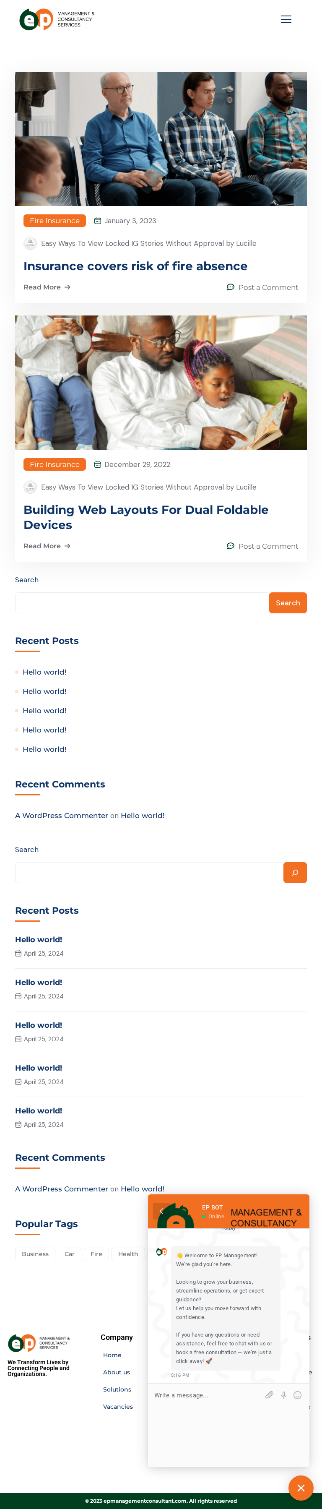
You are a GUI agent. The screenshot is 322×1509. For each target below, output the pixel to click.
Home (112, 1355)
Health (128, 1254)
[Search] (295, 872)
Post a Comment (269, 287)
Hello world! (45, 672)
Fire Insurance (55, 220)
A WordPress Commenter (61, 815)
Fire (96, 1254)
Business (35, 1254)
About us (116, 1372)
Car (70, 1254)
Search (27, 579)
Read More (42, 287)
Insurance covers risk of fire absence (135, 266)
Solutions (117, 1389)
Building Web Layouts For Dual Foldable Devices (146, 517)
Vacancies (118, 1406)
